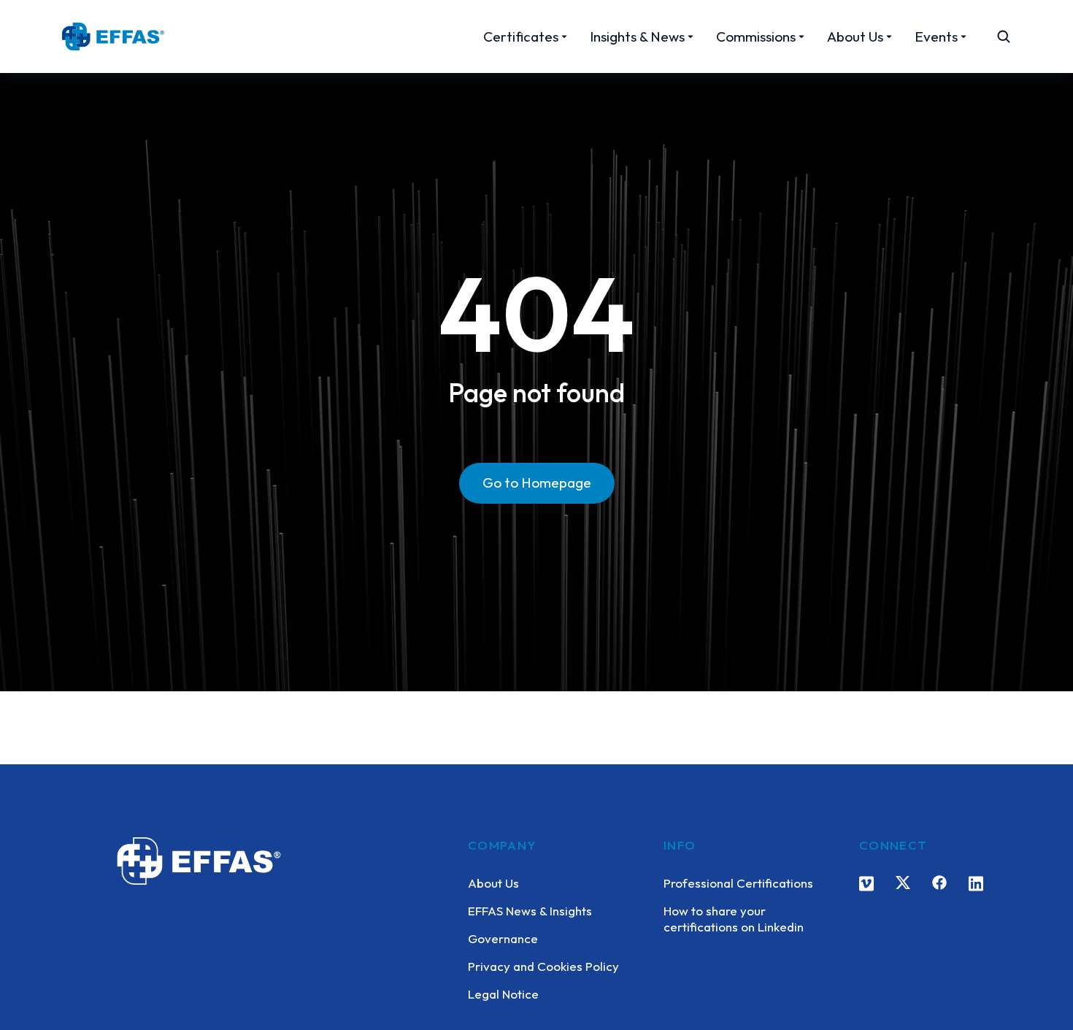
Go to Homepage (536, 482)
